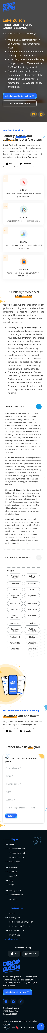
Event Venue (14, 935)
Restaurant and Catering (19, 926)
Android (27, 164)
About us (13, 871)
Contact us (13, 867)
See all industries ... (13, 939)
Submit (11, 816)
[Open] (42, 7)
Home (11, 844)
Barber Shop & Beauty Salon (21, 922)
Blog (11, 880)
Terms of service (16, 895)
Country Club (14, 917)
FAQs (11, 885)
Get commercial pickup (19, 103)
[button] (23, 406)
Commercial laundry (17, 853)
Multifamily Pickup (17, 857)
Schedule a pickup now (16, 992)
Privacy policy (15, 890)
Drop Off (13, 876)
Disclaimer (13, 899)
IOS (11, 164)
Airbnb (12, 913)
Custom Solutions (16, 930)
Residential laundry (17, 848)
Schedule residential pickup (18, 96)
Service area (14, 861)
